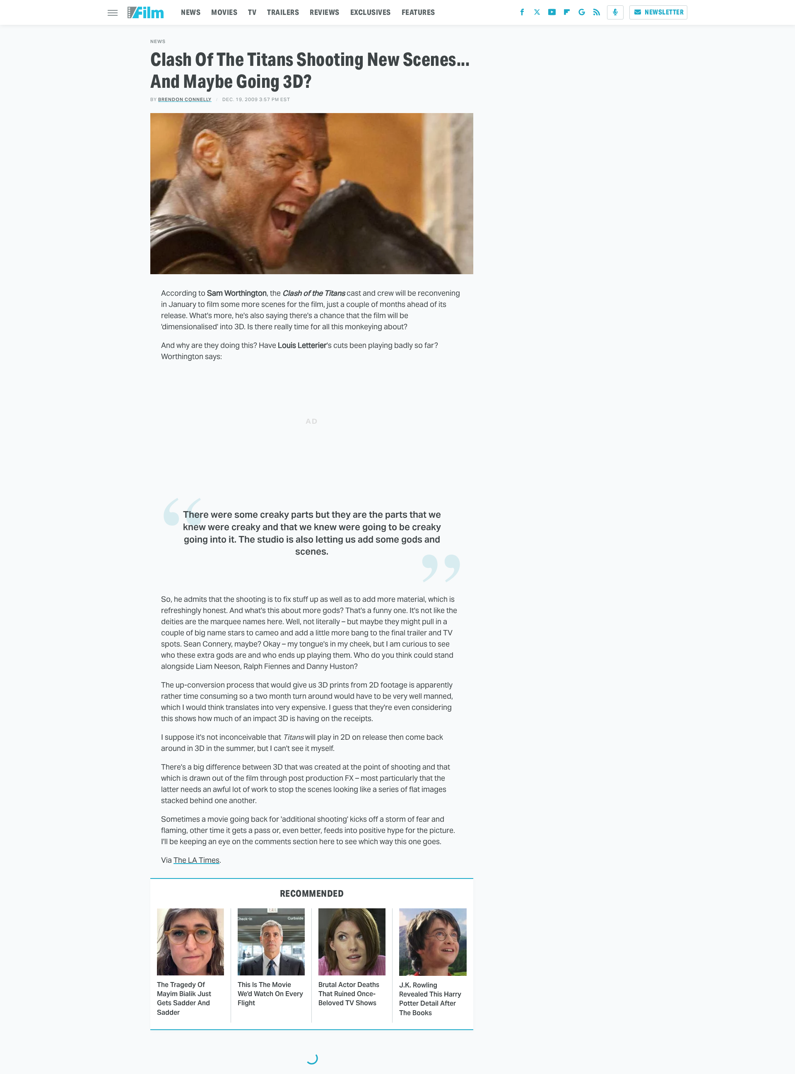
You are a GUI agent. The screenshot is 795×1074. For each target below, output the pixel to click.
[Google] (581, 14)
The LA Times (196, 860)
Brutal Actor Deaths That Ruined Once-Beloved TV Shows (348, 994)
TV (252, 12)
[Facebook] (522, 14)
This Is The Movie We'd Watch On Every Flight (270, 994)
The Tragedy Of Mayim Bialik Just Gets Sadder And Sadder (184, 998)
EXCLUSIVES (370, 12)
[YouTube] (551, 14)
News (158, 41)
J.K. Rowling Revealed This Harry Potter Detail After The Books (430, 999)
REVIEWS (325, 12)
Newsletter (664, 12)
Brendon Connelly (185, 99)
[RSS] (596, 14)
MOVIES (224, 12)
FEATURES (418, 12)
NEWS (190, 12)
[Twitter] (537, 14)
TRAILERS (283, 12)
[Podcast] (615, 12)
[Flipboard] (566, 14)
